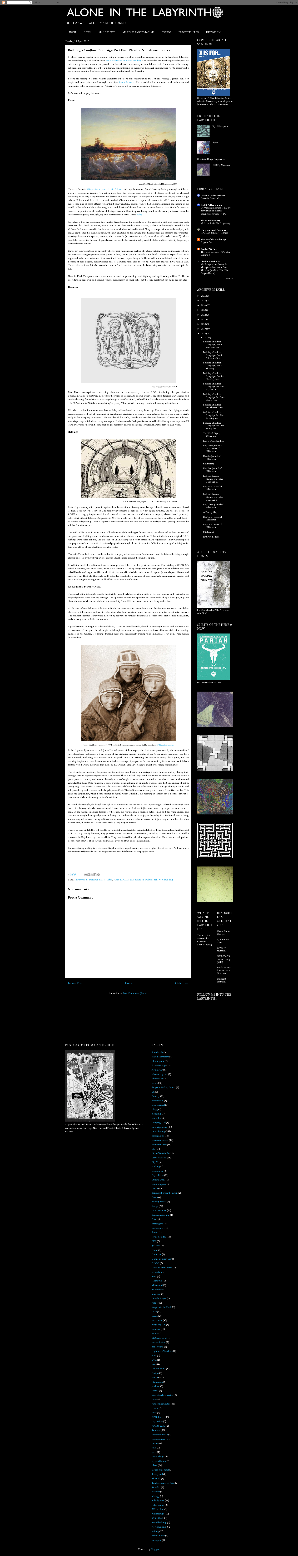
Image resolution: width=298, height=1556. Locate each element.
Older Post (182, 983)
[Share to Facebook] (95, 874)
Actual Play (157, 1069)
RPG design (158, 1416)
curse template (159, 1183)
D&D (155, 1188)
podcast (156, 1386)
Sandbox (139, 879)
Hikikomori (208, 532)
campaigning (158, 1131)
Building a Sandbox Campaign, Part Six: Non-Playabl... (213, 376)
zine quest (156, 1540)
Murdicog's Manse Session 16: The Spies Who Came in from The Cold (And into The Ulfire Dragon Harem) (215, 269)
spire (154, 1452)
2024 (203, 305)
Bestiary (156, 1096)
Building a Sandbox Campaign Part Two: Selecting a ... (214, 415)
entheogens (157, 1223)
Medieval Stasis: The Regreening (215, 223)
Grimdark (157, 1271)
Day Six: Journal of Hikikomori (211, 457)
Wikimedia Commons (165, 744)
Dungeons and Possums (213, 229)
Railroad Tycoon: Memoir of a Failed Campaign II (213, 478)
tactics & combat (160, 1469)
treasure (156, 1491)
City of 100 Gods (160, 1153)
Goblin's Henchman (211, 204)
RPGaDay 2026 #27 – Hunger (214, 232)
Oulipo (155, 1373)
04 (205, 337)
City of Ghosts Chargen (223, 932)
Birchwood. (81, 879)
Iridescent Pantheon (221, 980)
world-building (159, 1522)
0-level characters (160, 1056)
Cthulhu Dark (158, 1179)
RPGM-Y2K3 (127, 879)
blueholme (157, 1118)
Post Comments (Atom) (135, 993)
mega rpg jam (159, 1324)
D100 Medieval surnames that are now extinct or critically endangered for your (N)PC (216, 210)
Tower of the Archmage (213, 239)
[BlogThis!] (88, 874)
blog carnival (158, 1104)
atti (153, 1091)
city (153, 1148)
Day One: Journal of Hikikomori (212, 526)
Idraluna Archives (210, 261)
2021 (203, 319)
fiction (155, 1232)
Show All (229, 278)
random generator (161, 1403)
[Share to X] (92, 874)
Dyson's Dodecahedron (213, 195)
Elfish (109, 879)
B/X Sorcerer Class (223, 941)
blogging (156, 1113)
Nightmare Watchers (162, 1350)
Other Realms (159, 1368)
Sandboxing (208, 463)
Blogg (155, 1109)
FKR (154, 1241)
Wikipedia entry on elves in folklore (105, 189)
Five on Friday (159, 1236)
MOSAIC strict (159, 1337)
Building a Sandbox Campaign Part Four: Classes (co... (214, 397)
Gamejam (156, 1254)
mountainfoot (159, 1342)
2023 (203, 309)
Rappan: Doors (207, 242)
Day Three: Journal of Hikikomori (213, 506)
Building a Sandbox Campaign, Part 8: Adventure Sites (212, 355)
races (116, 879)
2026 (203, 295)
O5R (154, 1359)
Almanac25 (157, 1078)
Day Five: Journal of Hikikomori (212, 470)
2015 (203, 333)
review (155, 1408)
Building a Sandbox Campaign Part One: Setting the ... (214, 425)
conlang (156, 1166)
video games (158, 1504)
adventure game (160, 1074)
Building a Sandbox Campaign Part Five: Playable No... (213, 386)
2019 (203, 328)
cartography (158, 1135)
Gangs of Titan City (162, 1258)
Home (129, 983)
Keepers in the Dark (162, 1307)
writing (155, 1531)
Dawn (155, 1197)
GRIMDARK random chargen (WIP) (224, 959)
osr (153, 1364)
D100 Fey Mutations (220, 164)
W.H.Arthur (158, 1509)
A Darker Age (159, 1065)
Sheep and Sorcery (210, 220)
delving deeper (159, 1201)
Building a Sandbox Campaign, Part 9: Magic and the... (212, 344)
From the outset (127, 82)
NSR (154, 1355)
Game (155, 1249)
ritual (154, 1412)
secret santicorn (160, 1434)
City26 (155, 1162)
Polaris (155, 1390)
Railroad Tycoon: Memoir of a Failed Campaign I (213, 496)
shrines (155, 1443)
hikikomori (157, 1285)
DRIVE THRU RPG (188, 32)
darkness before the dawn (164, 1192)
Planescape (157, 1381)
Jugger (155, 1302)
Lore (154, 1311)
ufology (156, 1496)
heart (154, 1276)
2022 (203, 314)
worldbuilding (166, 879)
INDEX (87, 32)
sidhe (139, 214)
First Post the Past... (211, 536)
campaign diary (159, 1126)
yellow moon (158, 1535)
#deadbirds (157, 1052)
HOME (72, 32)
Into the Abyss (159, 1298)
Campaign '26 (159, 1122)
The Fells (156, 1478)
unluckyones (158, 1500)
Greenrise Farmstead (210, 198)
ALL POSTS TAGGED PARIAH (138, 32)
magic (155, 1315)
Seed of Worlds (209, 249)
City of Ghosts (159, 1157)
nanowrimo (157, 1346)
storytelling (157, 1456)
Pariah (155, 1377)
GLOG (155, 1263)
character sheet (159, 1144)
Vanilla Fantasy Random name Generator (224, 970)
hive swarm (157, 1289)
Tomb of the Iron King (163, 1482)
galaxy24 (156, 1245)
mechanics (157, 1320)
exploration (157, 1227)
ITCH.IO (166, 32)
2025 (203, 300)
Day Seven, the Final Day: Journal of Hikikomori (212, 448)
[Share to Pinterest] (98, 874)
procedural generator (162, 1394)
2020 (203, 324)
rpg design (157, 1421)
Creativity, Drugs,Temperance (211, 158)
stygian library (159, 1460)
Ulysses (214, 142)
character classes (97, 879)
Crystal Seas (158, 1175)
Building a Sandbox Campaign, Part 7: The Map (212, 365)
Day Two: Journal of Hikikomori (212, 518)
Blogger (155, 1549)
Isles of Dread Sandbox (213, 440)
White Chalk (158, 1517)
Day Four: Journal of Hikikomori (212, 488)
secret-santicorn (160, 1438)
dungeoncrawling (161, 1214)
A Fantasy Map (210, 512)
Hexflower (157, 1280)
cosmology (157, 1170)
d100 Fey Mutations (221, 949)
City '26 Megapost (219, 126)
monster (156, 1329)
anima (155, 1082)
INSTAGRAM (213, 32)
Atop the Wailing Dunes (164, 1087)
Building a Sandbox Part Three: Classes (213, 406)
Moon (155, 1333)
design (155, 1206)
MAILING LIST (107, 32)
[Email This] (85, 874)
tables (154, 1465)
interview (156, 1293)
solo (154, 1447)
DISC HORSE (159, 1210)
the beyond (157, 1474)
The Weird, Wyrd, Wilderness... (211, 435)
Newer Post (75, 983)
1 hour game (158, 1060)
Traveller (156, 1487)
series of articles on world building (123, 60)
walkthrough (151, 879)
